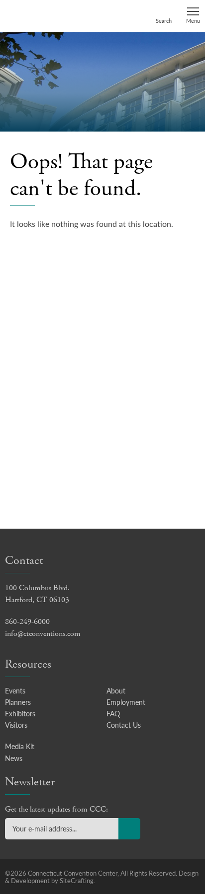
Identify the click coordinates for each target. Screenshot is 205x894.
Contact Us (123, 724)
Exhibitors (20, 713)
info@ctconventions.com (43, 633)
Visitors (16, 724)
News (13, 758)
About (115, 690)
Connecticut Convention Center (43, 15)
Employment (125, 701)
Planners (18, 701)
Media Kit (19, 746)
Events (15, 690)
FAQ (113, 713)
